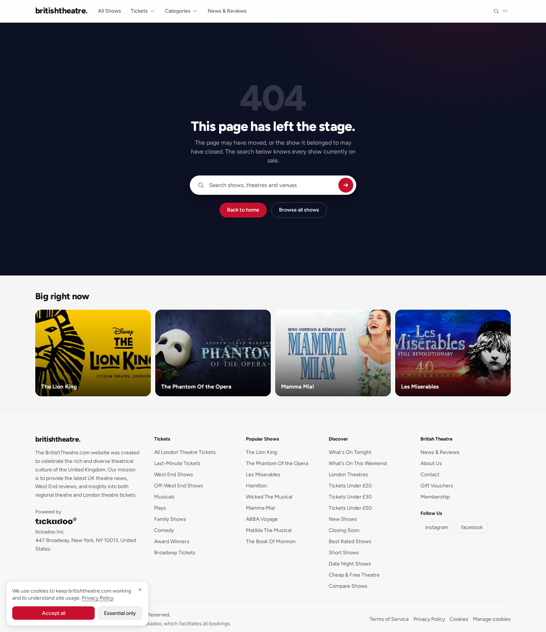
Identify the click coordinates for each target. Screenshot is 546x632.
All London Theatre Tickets (185, 452)
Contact (429, 474)
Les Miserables (263, 474)
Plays (160, 508)
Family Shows (170, 519)
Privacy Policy (429, 619)
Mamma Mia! (260, 508)
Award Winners (171, 541)
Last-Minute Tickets (177, 463)
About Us (431, 463)
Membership (435, 497)
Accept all (53, 613)
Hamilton (256, 486)
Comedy (164, 530)
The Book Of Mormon (271, 541)
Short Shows (344, 552)
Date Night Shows (350, 564)
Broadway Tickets (174, 552)
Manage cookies (492, 619)
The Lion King (261, 452)
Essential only (120, 613)
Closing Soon (344, 530)
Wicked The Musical (269, 497)
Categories (178, 11)
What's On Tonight (350, 452)
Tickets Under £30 (350, 497)
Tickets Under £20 (350, 486)
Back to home (243, 210)
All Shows (109, 11)
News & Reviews (227, 11)
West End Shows (173, 474)
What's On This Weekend (358, 463)
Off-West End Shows (178, 486)
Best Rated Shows (350, 541)
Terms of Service (389, 619)
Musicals (164, 497)
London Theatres (348, 474)
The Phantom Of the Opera (277, 463)
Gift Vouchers (436, 486)
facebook (472, 527)
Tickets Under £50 (350, 508)
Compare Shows (348, 586)
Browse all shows (299, 210)
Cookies (458, 619)
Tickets (139, 11)
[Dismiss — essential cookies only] (140, 589)
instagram (436, 527)
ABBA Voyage (262, 519)
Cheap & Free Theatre (354, 575)
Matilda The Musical (269, 530)
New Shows (343, 519)
